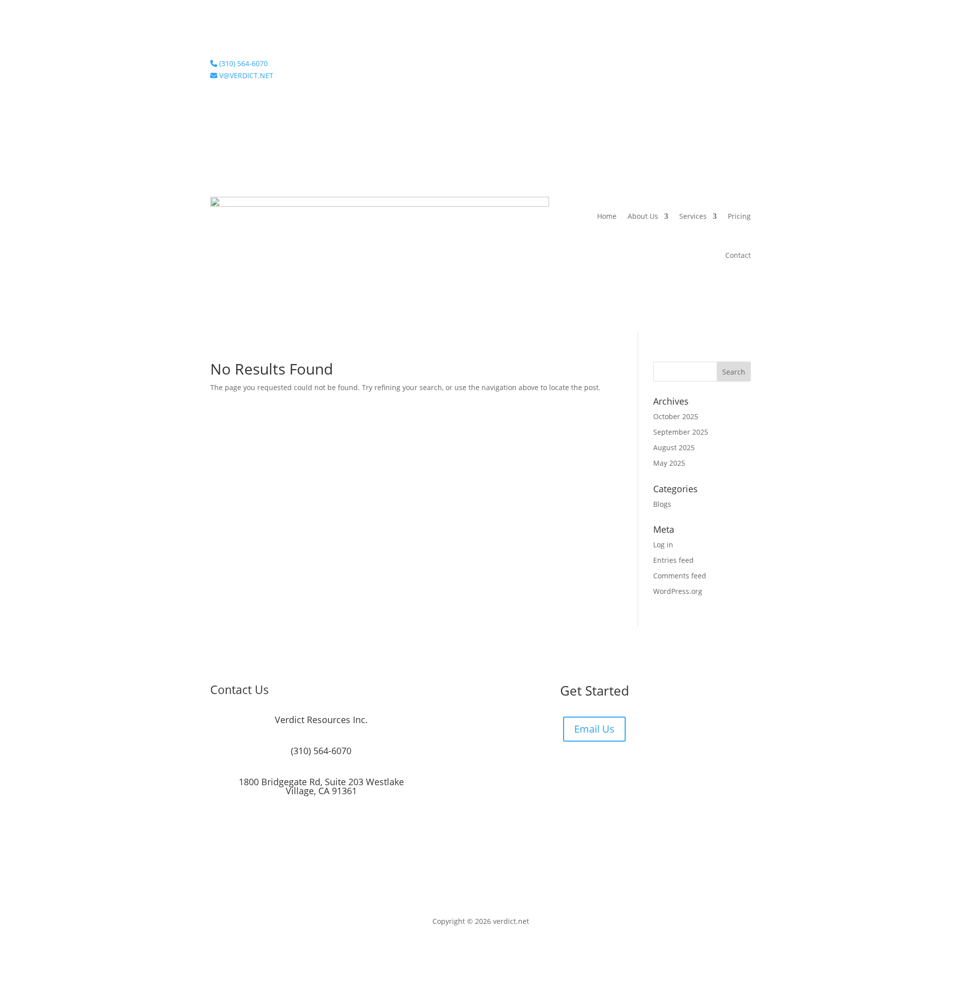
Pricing (739, 216)
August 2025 (674, 447)
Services (693, 216)
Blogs (662, 504)
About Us (643, 216)
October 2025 (675, 416)
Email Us (594, 729)
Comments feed (679, 575)
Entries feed (673, 560)
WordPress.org (677, 591)
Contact (738, 255)
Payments (734, 66)
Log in (663, 544)
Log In (697, 66)
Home (607, 216)
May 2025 (669, 463)
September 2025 (680, 432)
